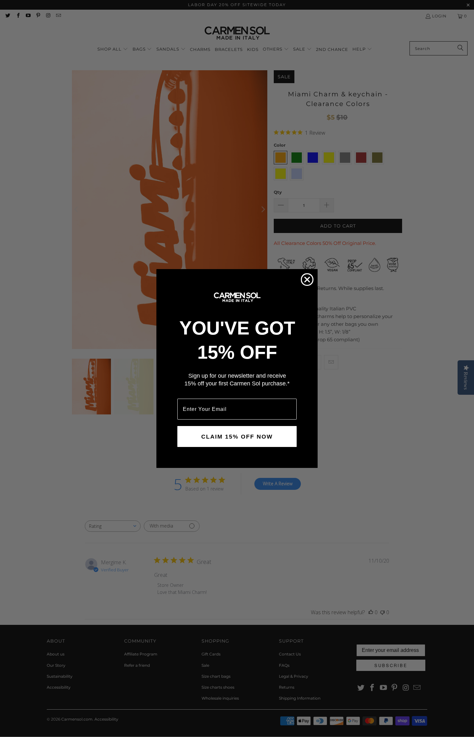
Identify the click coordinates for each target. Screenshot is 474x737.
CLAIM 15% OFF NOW (237, 436)
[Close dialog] (307, 279)
